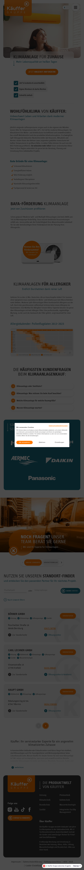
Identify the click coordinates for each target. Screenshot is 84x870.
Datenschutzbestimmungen (58, 426)
